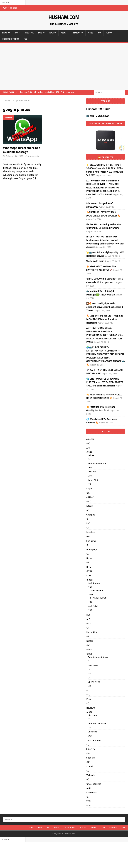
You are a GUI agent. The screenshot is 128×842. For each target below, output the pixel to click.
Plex (88, 699)
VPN (99, 33)
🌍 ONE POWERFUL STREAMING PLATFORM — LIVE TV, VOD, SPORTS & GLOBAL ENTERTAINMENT (104, 382)
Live (88, 615)
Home (4, 33)
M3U (88, 623)
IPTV (40, 33)
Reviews (77, 33)
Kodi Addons (94, 583)
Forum (109, 33)
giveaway (91, 541)
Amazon (90, 439)
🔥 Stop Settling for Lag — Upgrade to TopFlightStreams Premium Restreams (104, 319)
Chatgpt (90, 514)
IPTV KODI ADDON (97, 598)
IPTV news (93, 665)
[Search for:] (13, 2)
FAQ (25, 39)
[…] (34, 178)
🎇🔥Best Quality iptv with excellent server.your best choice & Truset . (104, 307)
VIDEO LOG (91, 792)
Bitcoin (89, 506)
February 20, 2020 (14, 156)
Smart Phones (93, 740)
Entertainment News (98, 657)
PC (87, 690)
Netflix (89, 641)
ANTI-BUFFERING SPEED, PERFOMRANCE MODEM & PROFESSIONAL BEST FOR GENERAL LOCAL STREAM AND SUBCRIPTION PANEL (104, 335)
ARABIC (90, 497)
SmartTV (90, 749)
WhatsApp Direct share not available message (21, 149)
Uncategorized (93, 784)
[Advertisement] (64, 66)
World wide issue (95, 261)
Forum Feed (106, 157)
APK (16, 33)
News (63, 33)
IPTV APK (92, 472)
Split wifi (90, 757)
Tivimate (90, 775)
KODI (51, 33)
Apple (90, 33)
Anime (91, 455)
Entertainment (96, 590)
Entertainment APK (97, 463)
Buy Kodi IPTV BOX (10, 39)
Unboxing (92, 732)
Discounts (92, 715)
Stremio (90, 766)
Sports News (94, 682)
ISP (89, 673)
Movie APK (91, 632)
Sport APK (93, 480)
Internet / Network (97, 723)
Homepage (91, 549)
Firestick (29, 33)
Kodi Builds (93, 606)
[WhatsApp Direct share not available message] (22, 129)
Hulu (89, 558)
